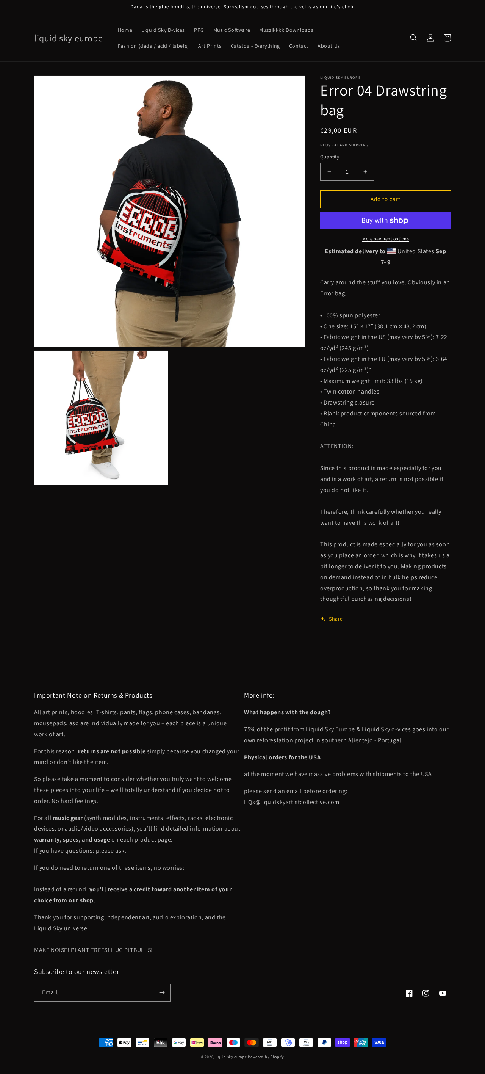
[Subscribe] (161, 993)
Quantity (329, 157)
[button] (413, 38)
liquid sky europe (231, 1056)
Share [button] (336, 618)
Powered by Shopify (266, 1056)
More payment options (385, 238)
